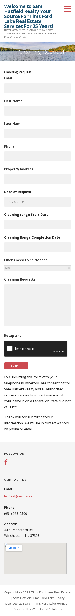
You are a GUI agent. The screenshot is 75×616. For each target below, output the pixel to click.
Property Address (18, 169)
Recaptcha (13, 335)
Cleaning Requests (19, 279)
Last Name (13, 123)
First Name (13, 101)
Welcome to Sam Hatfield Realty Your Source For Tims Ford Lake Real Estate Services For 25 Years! (28, 16)
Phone (9, 146)
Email (8, 78)
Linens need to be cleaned (26, 260)
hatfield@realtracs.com (20, 496)
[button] (69, 8)
